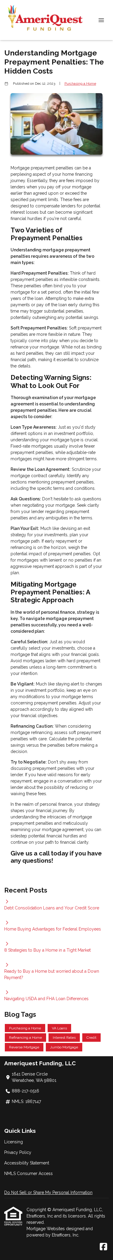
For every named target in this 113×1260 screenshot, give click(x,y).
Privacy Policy (17, 1152)
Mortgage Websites (46, 1228)
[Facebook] (103, 1247)
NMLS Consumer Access (28, 1173)
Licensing (13, 1141)
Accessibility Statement (26, 1163)
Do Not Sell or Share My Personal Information (48, 1192)
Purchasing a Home (80, 83)
